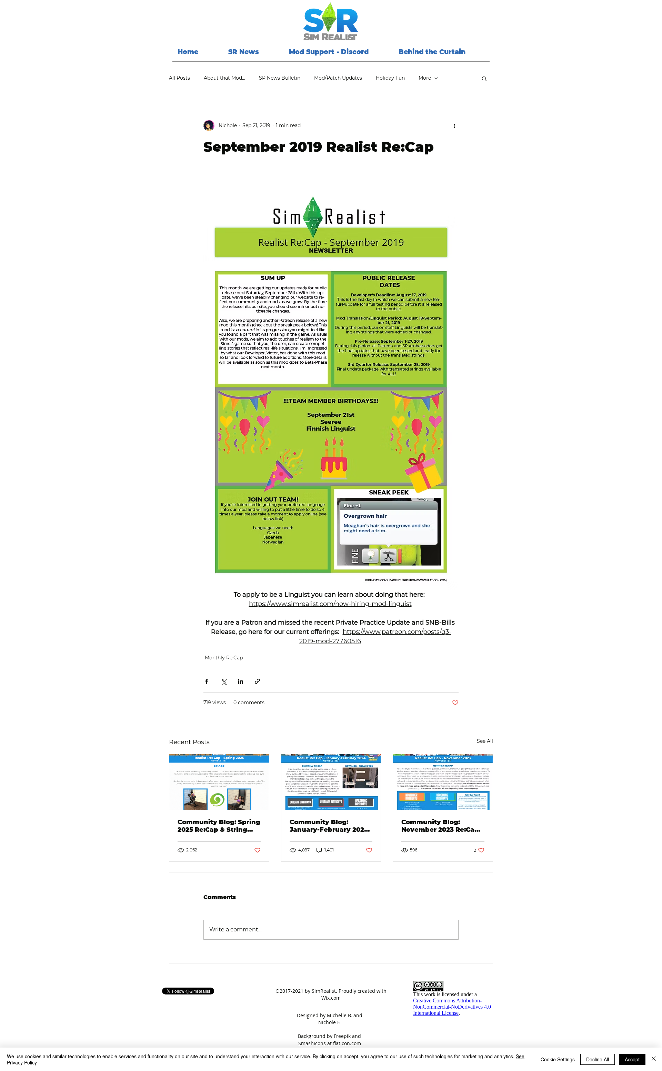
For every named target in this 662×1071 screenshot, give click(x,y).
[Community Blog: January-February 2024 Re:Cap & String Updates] (331, 782)
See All (485, 741)
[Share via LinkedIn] (240, 681)
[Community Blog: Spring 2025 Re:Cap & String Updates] (219, 782)
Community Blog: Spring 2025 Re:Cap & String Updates (219, 825)
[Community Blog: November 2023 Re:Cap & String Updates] (443, 782)
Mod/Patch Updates (338, 78)
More (425, 78)
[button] (484, 78)
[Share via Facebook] (206, 681)
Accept (632, 1059)
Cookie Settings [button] (558, 1059)
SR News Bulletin (279, 78)
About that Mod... (224, 78)
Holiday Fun (390, 78)
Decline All (597, 1059)
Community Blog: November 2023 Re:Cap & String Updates (440, 825)
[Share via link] (257, 681)
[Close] (654, 1059)
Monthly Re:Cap (224, 658)
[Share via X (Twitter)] (223, 681)
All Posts (179, 78)
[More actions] (454, 125)
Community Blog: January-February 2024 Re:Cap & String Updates (331, 825)
